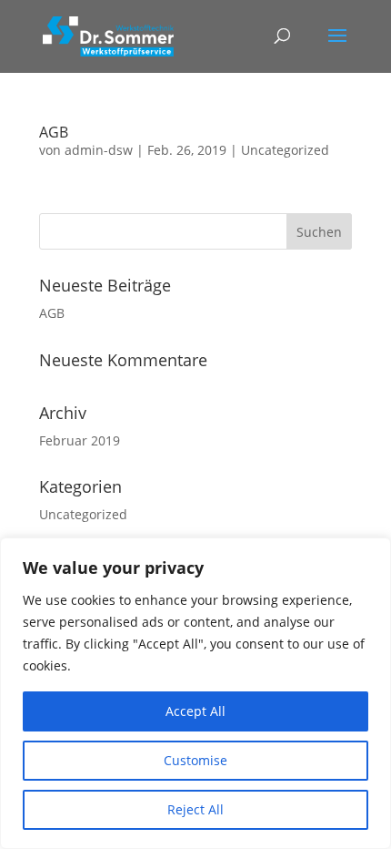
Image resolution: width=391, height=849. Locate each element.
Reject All (195, 809)
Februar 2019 (79, 440)
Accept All (195, 711)
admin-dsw (99, 150)
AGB (53, 132)
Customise (195, 760)
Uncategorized (285, 150)
